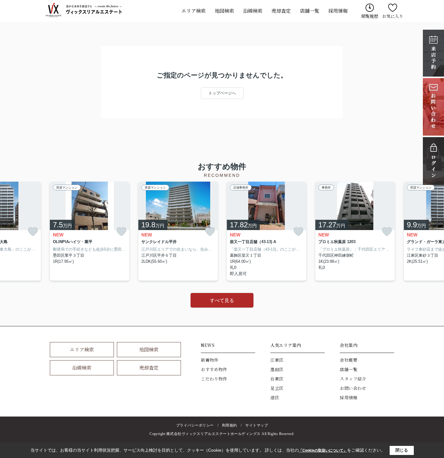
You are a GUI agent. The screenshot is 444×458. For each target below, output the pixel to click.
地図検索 (224, 10)
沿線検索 (252, 10)
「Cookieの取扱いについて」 (323, 450)
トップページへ (222, 93)
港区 (274, 397)
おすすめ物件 (214, 369)
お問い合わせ (353, 388)
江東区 (277, 360)
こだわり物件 (214, 379)
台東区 (277, 379)
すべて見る (222, 300)
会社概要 (348, 360)
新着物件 (209, 360)
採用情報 (338, 10)
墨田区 (277, 369)
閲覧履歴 (369, 16)
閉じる (401, 450)
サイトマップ (256, 425)
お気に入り (392, 16)
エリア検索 (194, 10)
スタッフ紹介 (353, 379)
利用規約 (229, 425)
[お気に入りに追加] (33, 232)
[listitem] (89, 231)
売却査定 (281, 10)
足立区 (277, 388)
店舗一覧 (309, 10)
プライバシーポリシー (195, 425)
